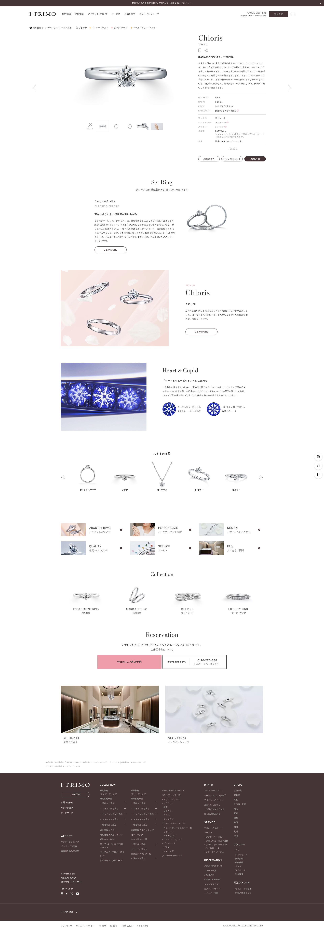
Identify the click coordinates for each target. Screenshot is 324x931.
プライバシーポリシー (85, 926)
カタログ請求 (142, 926)
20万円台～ (220, 131)
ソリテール (220, 122)
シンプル (219, 127)
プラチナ (83, 28)
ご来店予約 (255, 159)
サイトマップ (66, 926)
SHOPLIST (67, 912)
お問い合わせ (127, 926)
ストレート (220, 118)
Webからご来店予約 (129, 661)
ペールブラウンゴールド (144, 28)
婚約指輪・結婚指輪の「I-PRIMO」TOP (62, 762)
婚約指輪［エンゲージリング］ (96, 762)
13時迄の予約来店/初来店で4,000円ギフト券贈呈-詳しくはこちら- (162, 3)
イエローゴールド (100, 28)
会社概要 (102, 926)
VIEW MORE (110, 250)
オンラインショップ (232, 159)
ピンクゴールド (121, 28)
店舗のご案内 (208, 159)
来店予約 (278, 14)
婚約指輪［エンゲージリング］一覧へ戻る (52, 28)
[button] (63, 477)
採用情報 (113, 926)
